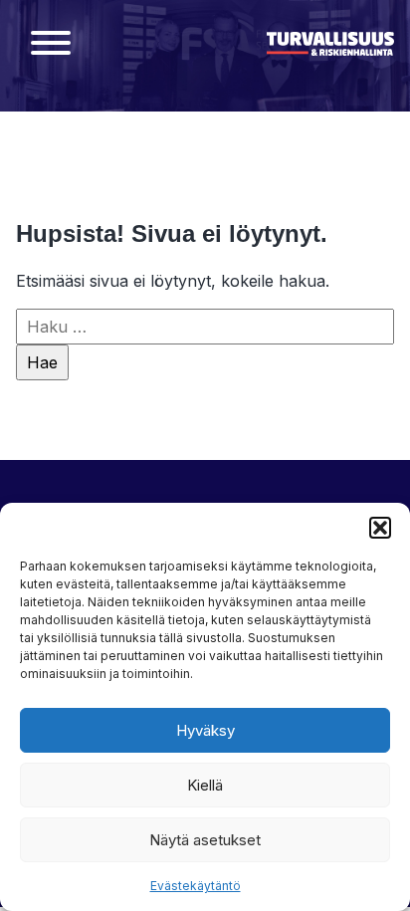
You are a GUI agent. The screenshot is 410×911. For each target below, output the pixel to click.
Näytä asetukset (205, 839)
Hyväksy (205, 730)
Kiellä (205, 785)
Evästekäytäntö (195, 885)
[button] (380, 528)
